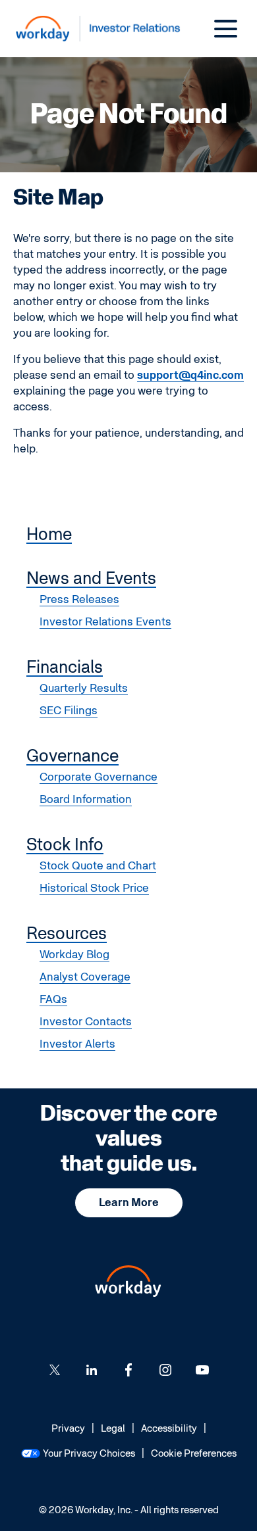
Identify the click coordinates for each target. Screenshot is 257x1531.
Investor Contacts (86, 1021)
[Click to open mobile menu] (225, 28)
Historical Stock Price (94, 888)
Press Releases (79, 599)
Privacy (68, 1429)
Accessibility (169, 1429)
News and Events (91, 579)
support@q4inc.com (190, 375)
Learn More (129, 1202)
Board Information (86, 799)
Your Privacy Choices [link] (89, 1453)
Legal (113, 1429)
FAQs (53, 999)
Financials (64, 667)
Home (49, 534)
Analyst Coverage (85, 976)
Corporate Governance (98, 777)
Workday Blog (74, 954)
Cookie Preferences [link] (194, 1453)
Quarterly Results (84, 688)
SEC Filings (69, 710)
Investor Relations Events (105, 621)
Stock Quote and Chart (98, 865)
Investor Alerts (77, 1044)
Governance (72, 756)
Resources (66, 934)
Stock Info (64, 845)
